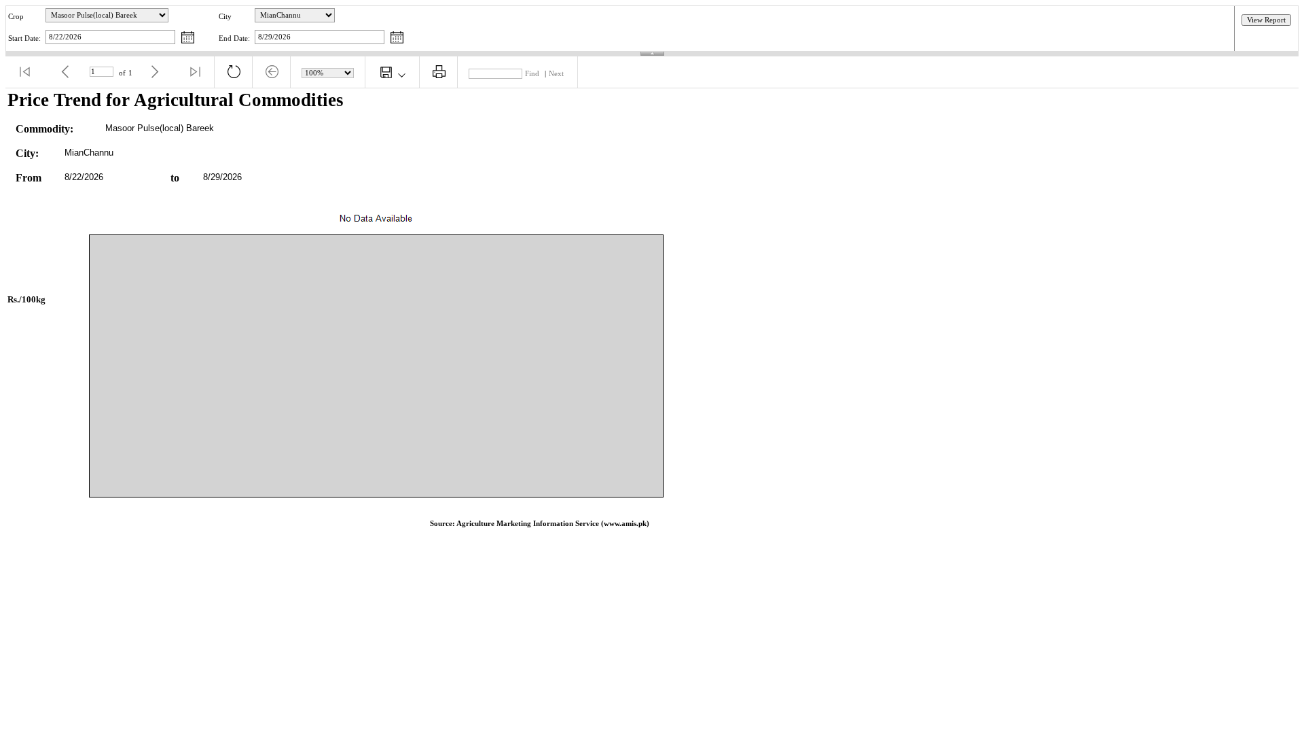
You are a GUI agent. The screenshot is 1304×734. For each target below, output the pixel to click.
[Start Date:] (188, 38)
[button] (24, 72)
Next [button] (556, 73)
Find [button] (532, 73)
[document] (652, 314)
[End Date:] (397, 38)
